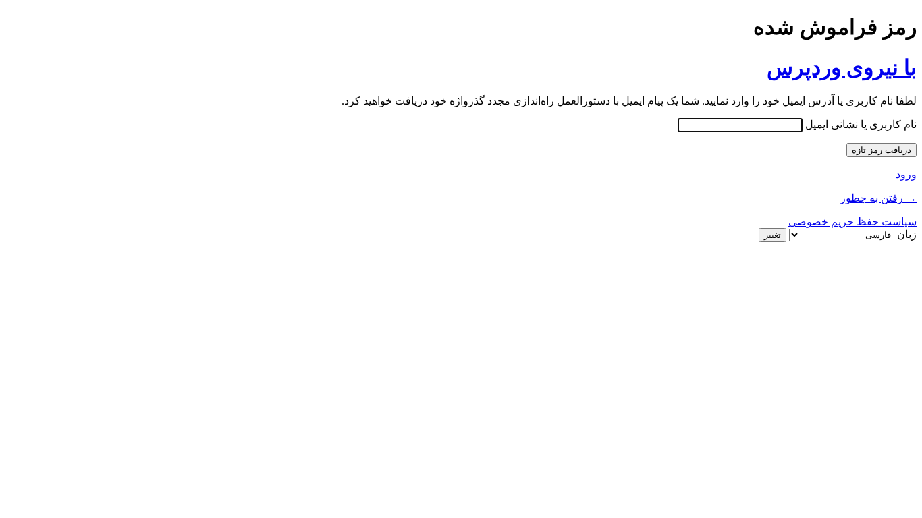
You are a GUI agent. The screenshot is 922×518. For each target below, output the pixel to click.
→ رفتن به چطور (878, 198)
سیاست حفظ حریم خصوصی (852, 221)
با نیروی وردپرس (842, 67)
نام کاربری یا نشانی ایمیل (861, 124)
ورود (906, 174)
